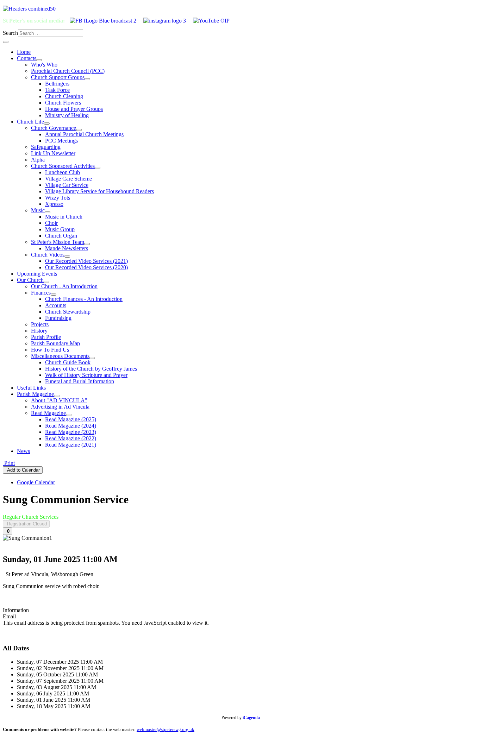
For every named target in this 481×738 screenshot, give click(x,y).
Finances (41, 293)
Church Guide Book (67, 362)
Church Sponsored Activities (63, 166)
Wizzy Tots (57, 198)
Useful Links (31, 388)
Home (24, 52)
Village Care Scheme (68, 179)
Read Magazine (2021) (70, 445)
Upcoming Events (37, 274)
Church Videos (47, 255)
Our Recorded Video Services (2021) (86, 261)
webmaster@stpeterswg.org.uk (165, 729)
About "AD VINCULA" (59, 400)
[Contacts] (39, 60)
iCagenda (251, 717)
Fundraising (58, 318)
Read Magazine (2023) (70, 432)
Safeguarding (46, 147)
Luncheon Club (62, 172)
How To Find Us (50, 350)
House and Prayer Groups (74, 109)
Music (38, 210)
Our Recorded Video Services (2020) (86, 267)
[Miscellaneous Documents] (92, 358)
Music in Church (63, 217)
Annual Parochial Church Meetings (84, 134)
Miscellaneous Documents (60, 356)
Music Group (60, 229)
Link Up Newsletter (53, 153)
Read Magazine (48, 413)
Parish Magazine (35, 394)
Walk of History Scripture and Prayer (86, 375)
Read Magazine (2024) (70, 426)
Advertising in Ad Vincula (60, 407)
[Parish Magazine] (57, 396)
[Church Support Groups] (87, 79)
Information (16, 610)
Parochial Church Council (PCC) (68, 71)
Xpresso (54, 204)
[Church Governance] (79, 130)
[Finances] (53, 295)
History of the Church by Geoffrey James (91, 369)
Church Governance (53, 128)
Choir (51, 223)
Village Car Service (66, 185)
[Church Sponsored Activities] (97, 168)
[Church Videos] (67, 257)
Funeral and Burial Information (79, 381)
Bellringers (57, 84)
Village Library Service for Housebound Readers (99, 191)
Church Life (30, 122)
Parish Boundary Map (55, 343)
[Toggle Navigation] (5, 42)
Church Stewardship (67, 312)
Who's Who (44, 65)
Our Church (30, 280)
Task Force (57, 90)
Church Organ (61, 236)
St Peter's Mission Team (57, 242)
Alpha (38, 160)
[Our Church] (46, 282)
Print (9, 463)
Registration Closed (26, 523)
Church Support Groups (58, 77)
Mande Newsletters (66, 248)
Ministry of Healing (67, 115)
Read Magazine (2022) (70, 438)
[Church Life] (47, 123)
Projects (40, 324)
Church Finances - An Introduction (84, 299)
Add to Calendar (23, 470)
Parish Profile (46, 337)
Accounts (55, 305)
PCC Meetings (61, 141)
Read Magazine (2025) (70, 419)
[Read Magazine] (68, 415)
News (23, 451)
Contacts (26, 58)
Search (10, 33)
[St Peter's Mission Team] (87, 244)
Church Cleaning (64, 96)
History (39, 331)
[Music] (47, 212)
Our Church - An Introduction (64, 286)
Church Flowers (63, 103)
